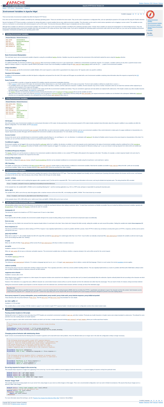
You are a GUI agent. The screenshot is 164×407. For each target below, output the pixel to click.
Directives (146, 3)
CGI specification (12, 173)
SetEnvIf (19, 48)
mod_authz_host (10, 104)
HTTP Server (11, 8)
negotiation (120, 262)
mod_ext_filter (10, 107)
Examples (150, 30)
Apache (4, 8)
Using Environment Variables (155, 23)
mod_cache (9, 39)
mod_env (8, 41)
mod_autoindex (86, 93)
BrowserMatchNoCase (23, 41)
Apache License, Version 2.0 (19, 404)
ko (141, 14)
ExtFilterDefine (22, 110)
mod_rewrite (9, 43)
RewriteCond (69, 92)
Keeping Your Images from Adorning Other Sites (46, 398)
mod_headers (9, 108)
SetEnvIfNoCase (21, 49)
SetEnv (19, 46)
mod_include (9, 110)
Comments (150, 35)
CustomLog (20, 105)
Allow (18, 107)
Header (19, 112)
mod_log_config (10, 112)
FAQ (151, 3)
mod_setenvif (10, 44)
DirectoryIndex (57, 93)
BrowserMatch (21, 39)
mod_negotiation (112, 236)
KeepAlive (16, 256)
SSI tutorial (80, 131)
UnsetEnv (19, 51)
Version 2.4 (27, 8)
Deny (18, 108)
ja (138, 14)
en (133, 14)
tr (143, 14)
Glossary (155, 3)
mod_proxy (33, 297)
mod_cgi (8, 105)
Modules (141, 3)
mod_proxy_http (55, 297)
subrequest (37, 93)
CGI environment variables (154, 25)
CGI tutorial (34, 124)
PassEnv (19, 43)
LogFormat (20, 113)
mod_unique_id (10, 46)
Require (19, 104)
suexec (14, 84)
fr (136, 14)
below (32, 90)
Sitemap (161, 3)
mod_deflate (55, 236)
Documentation (19, 8)
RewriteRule (20, 44)
